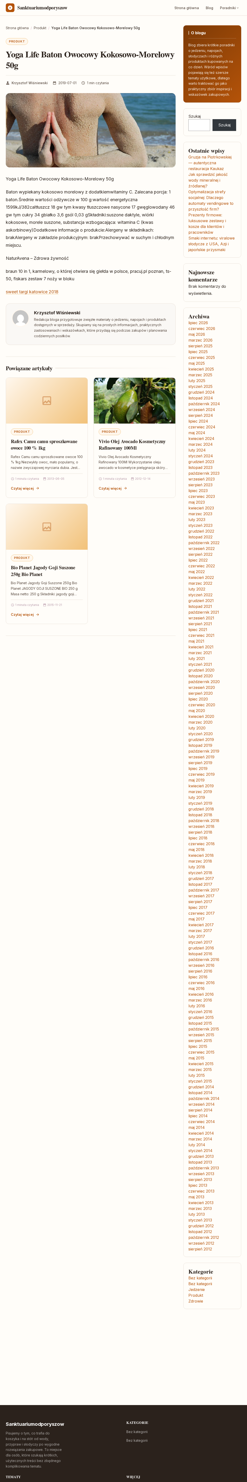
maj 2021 (196, 641)
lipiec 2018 (197, 838)
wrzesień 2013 (201, 1173)
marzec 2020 (200, 722)
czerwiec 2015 (201, 1052)
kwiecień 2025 (201, 369)
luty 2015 (196, 1075)
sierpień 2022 (200, 554)
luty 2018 (196, 866)
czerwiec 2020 (201, 704)
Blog (209, 8)
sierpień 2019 (200, 762)
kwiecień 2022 (201, 577)
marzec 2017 (200, 930)
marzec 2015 (200, 1069)
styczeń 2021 (200, 664)
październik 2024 (204, 403)
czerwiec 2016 (201, 982)
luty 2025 (196, 380)
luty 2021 (196, 658)
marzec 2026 (200, 340)
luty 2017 (196, 936)
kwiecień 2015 (200, 1063)
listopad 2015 (200, 1023)
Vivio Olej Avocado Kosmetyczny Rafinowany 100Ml (132, 445)
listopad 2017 (200, 884)
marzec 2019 (200, 791)
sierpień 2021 (200, 623)
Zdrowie (195, 1301)
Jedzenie (196, 1289)
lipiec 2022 (198, 560)
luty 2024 (197, 450)
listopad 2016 (200, 953)
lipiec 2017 (197, 907)
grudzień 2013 (201, 1156)
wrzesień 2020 (201, 687)
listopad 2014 (200, 1092)
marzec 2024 (200, 444)
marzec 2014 (200, 1139)
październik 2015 (203, 1029)
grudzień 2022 (201, 531)
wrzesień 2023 (201, 479)
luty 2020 (197, 728)
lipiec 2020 (198, 699)
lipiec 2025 (198, 351)
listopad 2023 (200, 467)
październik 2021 (203, 612)
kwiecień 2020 (201, 716)
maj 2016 (196, 988)
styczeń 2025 (200, 386)
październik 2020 (204, 681)
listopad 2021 (200, 606)
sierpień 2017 (200, 901)
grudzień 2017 (201, 878)
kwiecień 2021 (200, 647)
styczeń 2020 (200, 733)
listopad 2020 (200, 675)
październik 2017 (203, 890)
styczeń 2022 (200, 594)
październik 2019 (203, 751)
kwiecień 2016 (201, 994)
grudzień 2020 (201, 670)
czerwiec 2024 (201, 427)
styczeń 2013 (200, 1220)
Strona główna (186, 8)
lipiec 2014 (198, 1115)
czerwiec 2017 (201, 913)
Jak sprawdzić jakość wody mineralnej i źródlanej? (208, 180)
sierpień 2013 (200, 1179)
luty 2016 (196, 1005)
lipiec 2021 (197, 629)
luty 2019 (196, 797)
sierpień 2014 (200, 1110)
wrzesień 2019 (201, 757)
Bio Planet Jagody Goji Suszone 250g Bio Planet (43, 571)
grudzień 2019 (201, 739)
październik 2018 (203, 820)
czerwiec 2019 (201, 774)
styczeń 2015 (200, 1081)
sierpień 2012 (200, 1249)
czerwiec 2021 (201, 635)
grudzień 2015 (201, 1017)
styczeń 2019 (200, 803)
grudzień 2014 (201, 1086)
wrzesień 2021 (201, 618)
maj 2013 (196, 1196)
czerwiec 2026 (201, 328)
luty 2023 (196, 519)
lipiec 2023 (198, 490)
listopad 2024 (200, 398)
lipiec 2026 (198, 322)
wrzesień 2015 (201, 1034)
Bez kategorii (200, 1278)
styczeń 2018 (200, 872)
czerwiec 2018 (201, 843)
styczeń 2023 (200, 525)
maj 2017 (196, 919)
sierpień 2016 (200, 971)
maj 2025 (196, 363)
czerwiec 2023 (201, 496)
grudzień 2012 (201, 1225)
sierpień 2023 (200, 484)
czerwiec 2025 (201, 357)
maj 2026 (196, 334)
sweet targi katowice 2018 (32, 291)
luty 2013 (196, 1214)
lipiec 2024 (198, 421)
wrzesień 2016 (201, 965)
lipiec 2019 (197, 768)
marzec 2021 (200, 652)
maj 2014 (196, 1127)
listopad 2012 (200, 1231)
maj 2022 (196, 571)
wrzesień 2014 (201, 1104)
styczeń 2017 (200, 942)
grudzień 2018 (201, 809)
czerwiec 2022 (201, 565)
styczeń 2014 (200, 1150)
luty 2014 (196, 1144)
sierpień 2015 (200, 1040)
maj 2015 (196, 1058)
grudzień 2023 (201, 461)
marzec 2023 (200, 513)
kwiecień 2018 (201, 855)
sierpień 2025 (200, 345)
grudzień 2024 (201, 392)
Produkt (17, 41)
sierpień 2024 (200, 415)
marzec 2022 (200, 583)
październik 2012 (203, 1237)
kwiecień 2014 (201, 1133)
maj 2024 (196, 432)
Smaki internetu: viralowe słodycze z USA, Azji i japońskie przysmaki (211, 244)
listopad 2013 (200, 1162)
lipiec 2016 (197, 976)
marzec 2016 (200, 1000)
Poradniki (228, 8)
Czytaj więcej (22, 488)
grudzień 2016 (201, 948)
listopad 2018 (200, 814)
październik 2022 (204, 542)
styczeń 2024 (200, 455)
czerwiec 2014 (201, 1121)
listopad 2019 (200, 745)
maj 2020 (196, 710)
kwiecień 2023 (201, 508)
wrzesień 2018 (201, 826)
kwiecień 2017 (201, 924)
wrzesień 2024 (201, 409)
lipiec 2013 (197, 1185)
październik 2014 (204, 1098)
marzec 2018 (200, 861)
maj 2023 (196, 502)
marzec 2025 (200, 374)
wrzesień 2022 (201, 548)
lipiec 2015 (197, 1046)
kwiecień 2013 (200, 1202)
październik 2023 (204, 473)
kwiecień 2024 (201, 438)
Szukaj (194, 116)
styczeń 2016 (200, 1011)
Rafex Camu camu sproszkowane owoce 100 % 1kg (44, 445)
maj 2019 (196, 780)
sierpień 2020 (200, 693)
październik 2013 (203, 1168)
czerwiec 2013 (201, 1191)
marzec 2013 (200, 1208)
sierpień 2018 (200, 832)
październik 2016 (203, 959)
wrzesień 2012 (201, 1243)
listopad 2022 (200, 537)
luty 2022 (196, 589)
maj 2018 (196, 849)
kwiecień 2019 (201, 785)
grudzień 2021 (201, 600)
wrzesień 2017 (201, 895)
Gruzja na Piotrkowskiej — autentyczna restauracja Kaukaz (210, 163)
